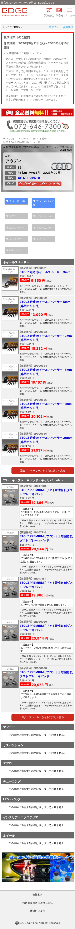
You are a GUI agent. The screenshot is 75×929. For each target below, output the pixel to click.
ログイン (54, 27)
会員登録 (68, 27)
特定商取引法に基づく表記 (37, 902)
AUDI (8, 156)
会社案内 (37, 894)
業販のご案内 (37, 910)
